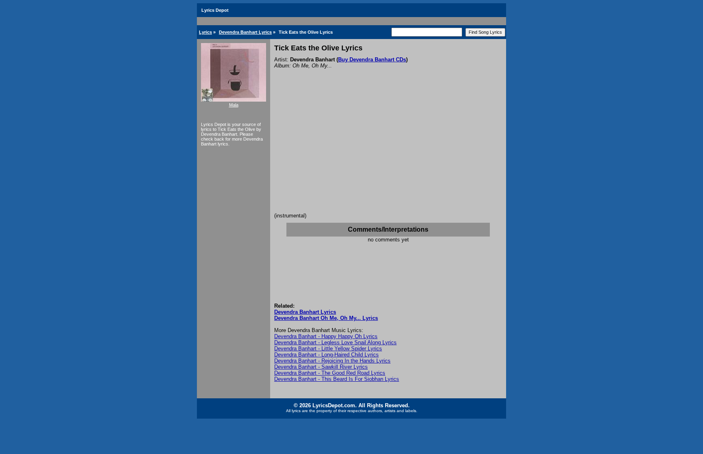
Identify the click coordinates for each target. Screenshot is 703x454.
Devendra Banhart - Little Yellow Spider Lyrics (328, 348)
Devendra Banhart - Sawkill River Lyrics (321, 367)
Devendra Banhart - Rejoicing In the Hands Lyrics (332, 361)
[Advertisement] (388, 152)
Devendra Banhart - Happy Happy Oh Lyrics (326, 336)
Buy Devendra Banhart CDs (372, 59)
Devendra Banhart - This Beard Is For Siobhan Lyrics (336, 379)
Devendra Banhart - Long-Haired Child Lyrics (326, 355)
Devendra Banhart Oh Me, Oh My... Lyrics (326, 318)
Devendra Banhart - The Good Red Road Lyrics (329, 373)
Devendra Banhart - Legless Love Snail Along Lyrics (335, 342)
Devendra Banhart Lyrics (245, 32)
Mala (233, 104)
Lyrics (205, 32)
